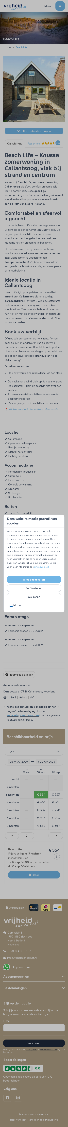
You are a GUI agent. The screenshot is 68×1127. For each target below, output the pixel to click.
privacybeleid (41, 566)
